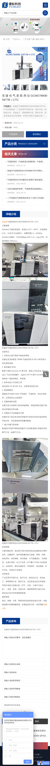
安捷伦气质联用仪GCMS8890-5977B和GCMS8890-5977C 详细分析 (26, 171)
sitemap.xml (37, 757)
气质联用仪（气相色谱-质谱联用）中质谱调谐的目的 (26, 162)
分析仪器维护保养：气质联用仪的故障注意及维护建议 (26, 189)
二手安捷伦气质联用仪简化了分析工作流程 (25, 198)
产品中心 (16, 39)
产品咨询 (13, 134)
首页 (8, 39)
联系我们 (37, 134)
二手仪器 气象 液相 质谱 (33, 39)
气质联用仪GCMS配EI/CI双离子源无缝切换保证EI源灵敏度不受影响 (26, 180)
